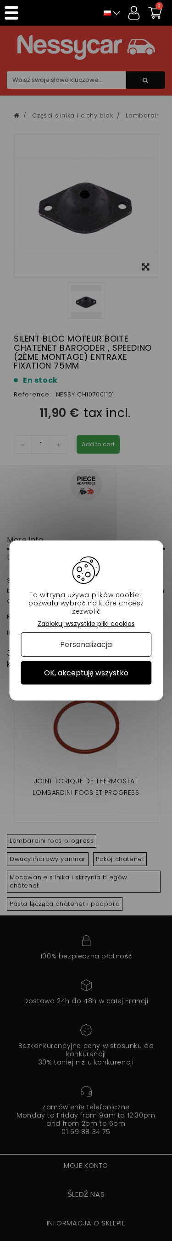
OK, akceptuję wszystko (86, 673)
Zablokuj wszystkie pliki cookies (86, 624)
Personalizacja (86, 644)
